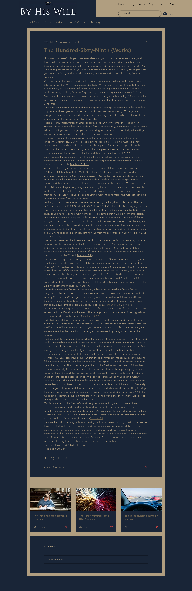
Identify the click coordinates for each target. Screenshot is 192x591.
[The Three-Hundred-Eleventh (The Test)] (50, 499)
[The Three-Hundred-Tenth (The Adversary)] (96, 499)
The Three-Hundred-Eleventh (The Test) (50, 517)
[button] (158, 22)
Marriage (96, 22)
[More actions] (146, 42)
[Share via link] (66, 458)
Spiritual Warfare (54, 22)
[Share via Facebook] (45, 458)
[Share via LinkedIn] (59, 458)
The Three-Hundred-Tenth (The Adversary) (94, 517)
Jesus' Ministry (77, 22)
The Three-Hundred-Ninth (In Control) (141, 517)
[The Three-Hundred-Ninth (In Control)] (141, 499)
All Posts (34, 22)
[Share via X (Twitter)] (52, 458)
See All (159, 482)
